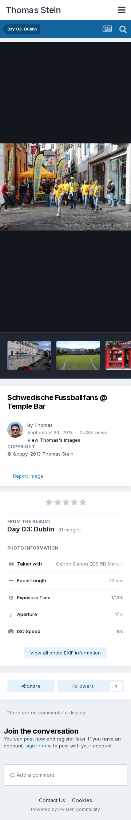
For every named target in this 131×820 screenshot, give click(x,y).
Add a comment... (36, 775)
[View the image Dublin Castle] (29, 355)
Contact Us (52, 800)
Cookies (82, 800)
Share (32, 686)
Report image (28, 476)
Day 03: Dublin (30, 529)
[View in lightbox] (65, 187)
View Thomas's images (53, 440)
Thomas (43, 425)
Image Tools (100, 319)
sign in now (38, 745)
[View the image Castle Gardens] (78, 355)
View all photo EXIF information (65, 653)
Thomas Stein (33, 10)
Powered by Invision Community (65, 809)
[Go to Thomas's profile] (15, 430)
